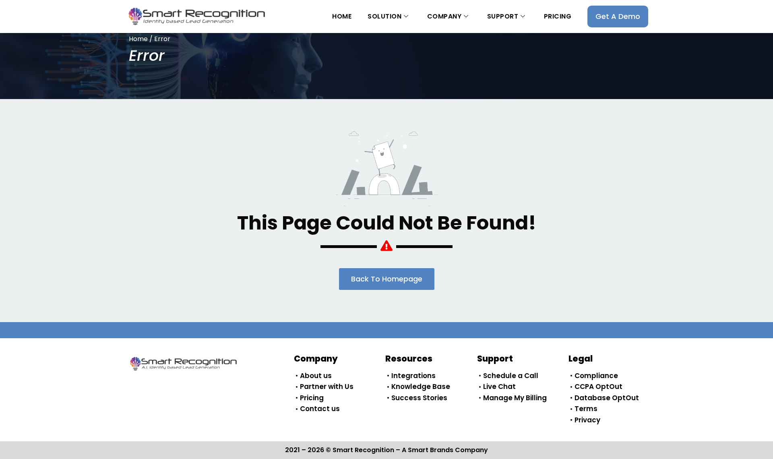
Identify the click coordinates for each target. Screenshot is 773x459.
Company (444, 16)
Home (341, 16)
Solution (384, 16)
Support (503, 16)
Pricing (558, 16)
